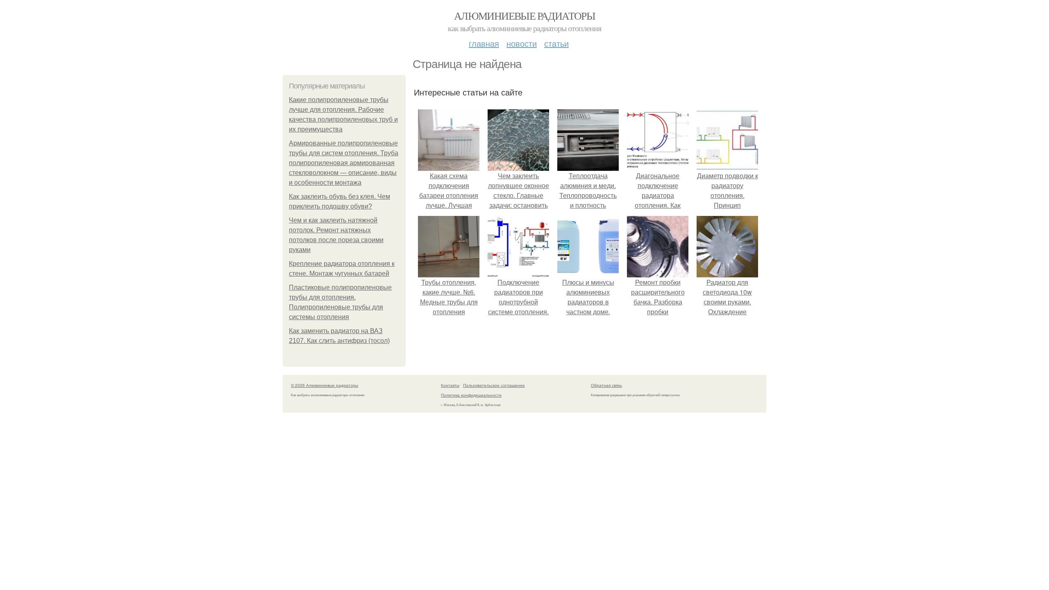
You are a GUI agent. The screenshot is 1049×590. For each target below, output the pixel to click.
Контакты (450, 385)
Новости (521, 43)
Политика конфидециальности (471, 395)
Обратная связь (606, 385)
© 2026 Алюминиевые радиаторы (324, 385)
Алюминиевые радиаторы (524, 16)
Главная (484, 43)
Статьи (556, 43)
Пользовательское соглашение (494, 385)
